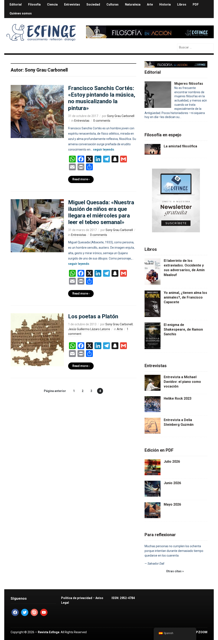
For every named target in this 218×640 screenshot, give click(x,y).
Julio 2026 (172, 462)
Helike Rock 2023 (177, 398)
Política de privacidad (76, 598)
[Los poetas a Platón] (37, 339)
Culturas (112, 4)
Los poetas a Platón (93, 316)
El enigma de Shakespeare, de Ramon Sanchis (183, 329)
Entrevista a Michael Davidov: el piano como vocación (182, 382)
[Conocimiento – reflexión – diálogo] (41, 31)
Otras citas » (175, 571)
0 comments (101, 120)
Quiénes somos (21, 13)
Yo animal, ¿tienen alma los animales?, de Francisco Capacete (185, 297)
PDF (196, 4)
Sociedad (93, 4)
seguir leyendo (103, 149)
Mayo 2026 (172, 504)
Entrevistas (72, 4)
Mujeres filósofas (188, 84)
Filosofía (34, 4)
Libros (181, 4)
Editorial (16, 4)
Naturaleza (133, 4)
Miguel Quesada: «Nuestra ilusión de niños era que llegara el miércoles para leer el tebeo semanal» (101, 212)
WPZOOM (200, 632)
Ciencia (52, 4)
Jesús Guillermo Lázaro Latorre (89, 329)
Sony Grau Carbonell (120, 116)
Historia (165, 4)
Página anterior (55, 391)
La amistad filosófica (180, 146)
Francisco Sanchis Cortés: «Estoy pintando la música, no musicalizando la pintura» (101, 98)
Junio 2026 (172, 483)
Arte (150, 4)
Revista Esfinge (48, 632)
